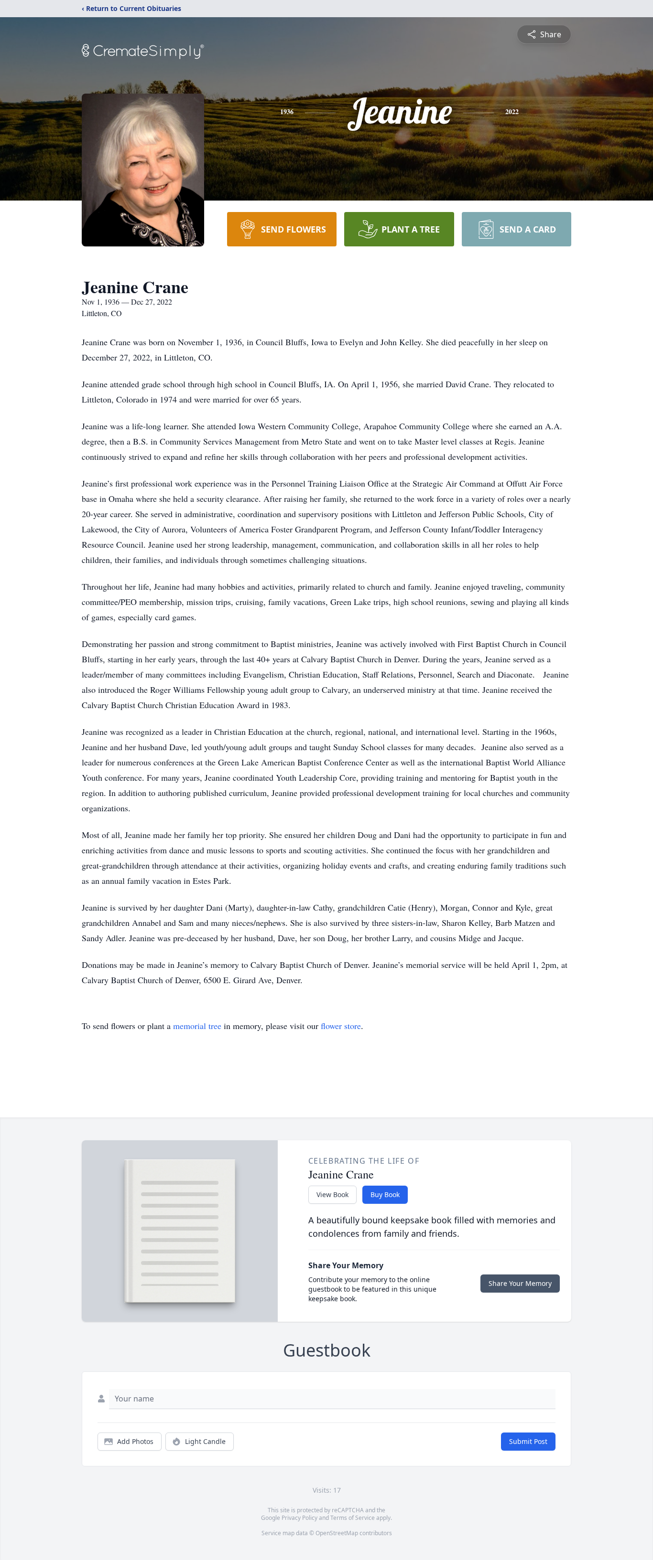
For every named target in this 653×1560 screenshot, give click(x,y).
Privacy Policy (299, 1518)
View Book (332, 1194)
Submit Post (528, 1441)
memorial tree (197, 1025)
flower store (341, 1025)
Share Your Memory (520, 1283)
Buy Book (385, 1194)
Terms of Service (352, 1518)
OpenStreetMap (337, 1533)
